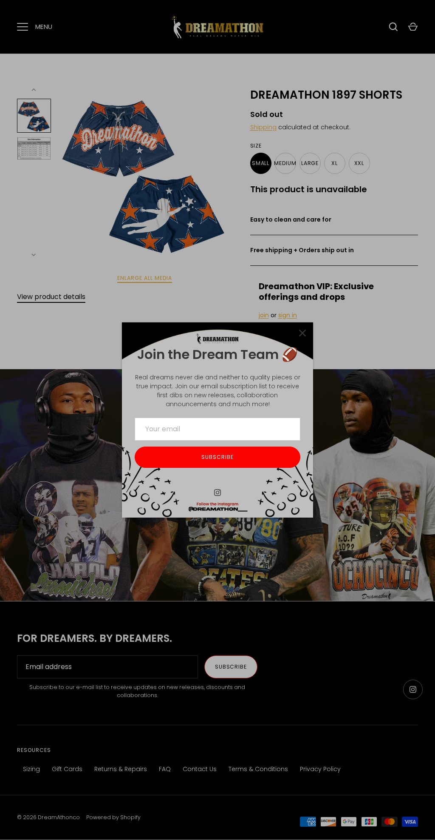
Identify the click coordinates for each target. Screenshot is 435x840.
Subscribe (217, 457)
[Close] (302, 333)
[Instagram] (217, 492)
